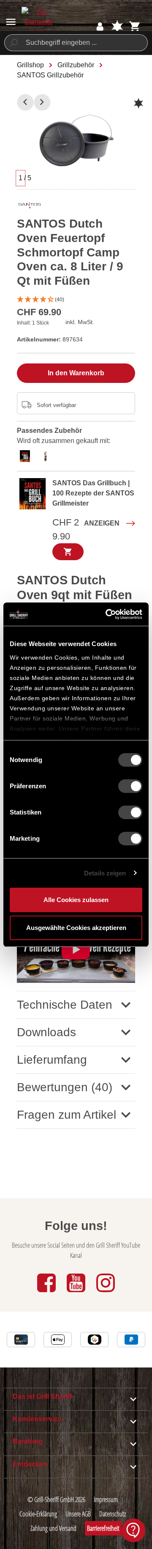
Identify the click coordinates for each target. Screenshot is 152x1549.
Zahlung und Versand (53, 1528)
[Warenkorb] (135, 26)
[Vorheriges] (25, 102)
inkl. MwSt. (79, 322)
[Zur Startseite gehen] (38, 22)
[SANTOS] (29, 207)
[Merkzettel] (117, 26)
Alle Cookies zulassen (76, 899)
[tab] (27, 455)
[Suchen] (13, 42)
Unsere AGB (78, 1514)
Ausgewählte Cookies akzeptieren (76, 927)
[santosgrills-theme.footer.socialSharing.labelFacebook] (47, 1292)
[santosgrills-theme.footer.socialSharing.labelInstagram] (105, 1292)
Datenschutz (112, 1514)
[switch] (130, 786)
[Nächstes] (42, 102)
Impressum (106, 1499)
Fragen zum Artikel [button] (66, 1114)
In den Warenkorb (76, 373)
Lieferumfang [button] (52, 1059)
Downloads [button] (46, 1032)
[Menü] (10, 22)
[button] (76, 299)
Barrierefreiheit (103, 1528)
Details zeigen (105, 873)
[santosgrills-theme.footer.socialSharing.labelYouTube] (77, 1292)
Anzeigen (101, 523)
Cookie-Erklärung (38, 1514)
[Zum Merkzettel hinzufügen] (138, 103)
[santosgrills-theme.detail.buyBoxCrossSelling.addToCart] (68, 551)
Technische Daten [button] (64, 1004)
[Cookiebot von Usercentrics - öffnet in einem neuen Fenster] (107, 614)
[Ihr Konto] (100, 26)
